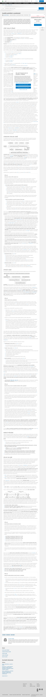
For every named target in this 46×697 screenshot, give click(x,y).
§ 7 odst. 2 (19, 53)
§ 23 (29, 249)
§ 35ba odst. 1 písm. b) (14, 380)
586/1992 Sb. (20, 33)
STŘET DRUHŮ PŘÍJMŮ (5, 650)
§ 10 (29, 172)
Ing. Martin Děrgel (11, 638)
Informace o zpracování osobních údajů (15, 694)
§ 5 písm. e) (10, 127)
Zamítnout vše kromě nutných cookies (23, 87)
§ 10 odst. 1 (11, 61)
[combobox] (23, 8)
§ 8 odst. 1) (13, 64)
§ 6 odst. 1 (17, 102)
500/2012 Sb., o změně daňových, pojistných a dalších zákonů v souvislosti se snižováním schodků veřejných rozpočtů (7, 668)
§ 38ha (30, 337)
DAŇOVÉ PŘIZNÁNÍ (5, 655)
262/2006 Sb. (15, 130)
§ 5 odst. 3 (28, 265)
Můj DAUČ (24, 686)
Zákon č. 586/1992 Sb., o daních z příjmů (7, 665)
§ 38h (5, 475)
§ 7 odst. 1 (34, 73)
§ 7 (23, 38)
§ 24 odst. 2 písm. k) (11, 222)
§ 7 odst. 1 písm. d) (24, 63)
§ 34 (14, 262)
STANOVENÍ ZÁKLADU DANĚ (6, 651)
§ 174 (19, 465)
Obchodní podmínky (5, 694)
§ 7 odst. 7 (31, 366)
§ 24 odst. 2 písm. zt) (19, 219)
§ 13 (7, 422)
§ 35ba (15, 594)
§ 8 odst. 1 (15, 54)
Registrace (41, 1)
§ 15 (14, 253)
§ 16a (20, 289)
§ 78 (22, 243)
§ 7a (37, 428)
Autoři (31, 683)
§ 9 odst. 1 (11, 55)
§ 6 (19, 37)
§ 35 (17, 343)
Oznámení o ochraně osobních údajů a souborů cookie (22, 82)
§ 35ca (29, 413)
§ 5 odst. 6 (24, 249)
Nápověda (26, 1)
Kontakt (38, 683)
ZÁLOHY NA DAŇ (4, 656)
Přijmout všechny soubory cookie (23, 84)
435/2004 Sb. (17, 127)
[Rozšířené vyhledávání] (3, 8)
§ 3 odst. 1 (12, 33)
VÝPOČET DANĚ (4, 653)
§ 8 (15, 39)
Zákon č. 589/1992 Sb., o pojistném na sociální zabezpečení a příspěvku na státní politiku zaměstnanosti (7, 672)
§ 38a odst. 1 (7, 480)
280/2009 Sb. (25, 465)
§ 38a (5, 477)
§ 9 (11, 40)
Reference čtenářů (32, 686)
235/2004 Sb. (31, 243)
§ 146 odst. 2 (34, 552)
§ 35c (23, 358)
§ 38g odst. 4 (6, 339)
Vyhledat (42, 8)
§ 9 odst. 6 (11, 155)
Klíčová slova (25, 683)
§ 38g (28, 436)
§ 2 (9, 130)
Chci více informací (38, 24)
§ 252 (21, 627)
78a (24, 243)
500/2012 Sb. (34, 287)
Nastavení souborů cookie (26, 694)
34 (14, 311)
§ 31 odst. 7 (28, 230)
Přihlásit (36, 1)
